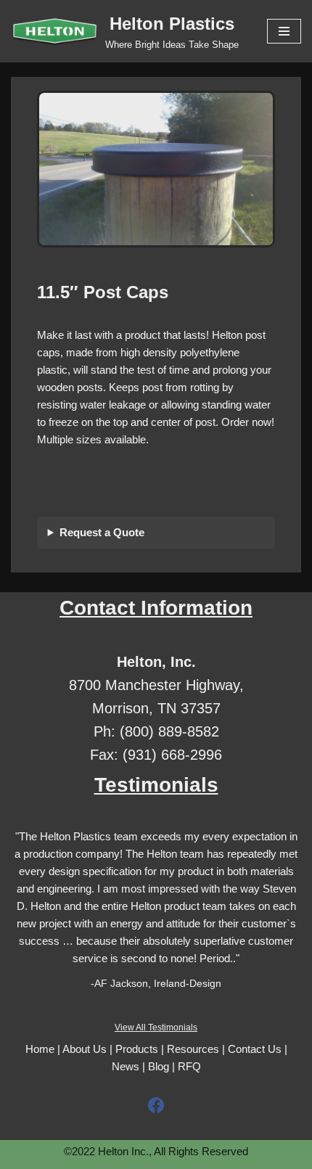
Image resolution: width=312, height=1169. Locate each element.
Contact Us (255, 1049)
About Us (84, 1049)
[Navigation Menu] (284, 31)
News (125, 1066)
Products (136, 1049)
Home (39, 1049)
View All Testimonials (156, 1027)
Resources (193, 1049)
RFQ (189, 1066)
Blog (158, 1066)
